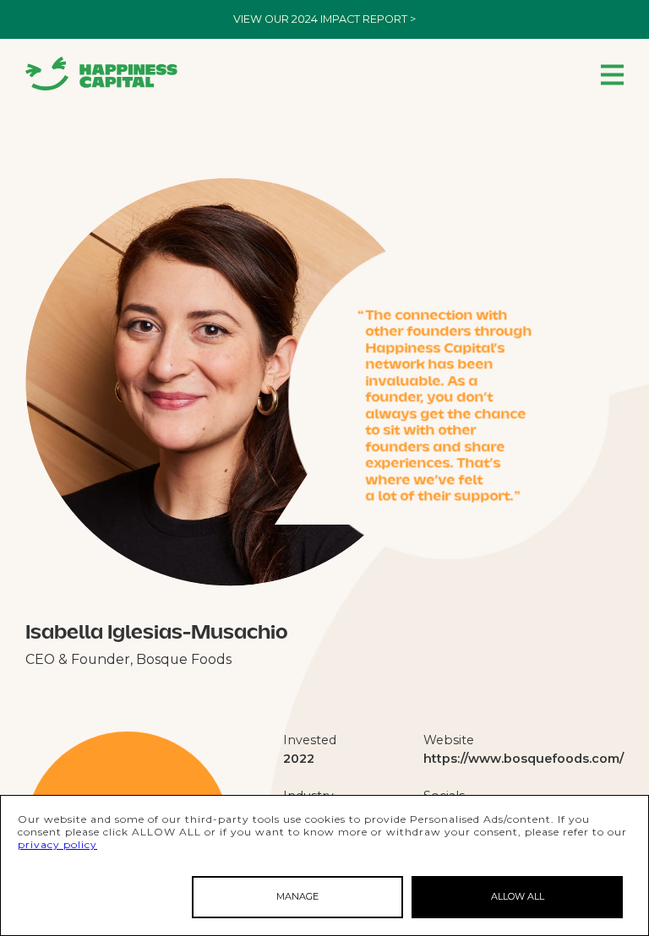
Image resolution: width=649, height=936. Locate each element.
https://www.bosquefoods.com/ (523, 758)
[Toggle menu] (612, 74)
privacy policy (57, 844)
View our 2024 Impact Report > (324, 19)
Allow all (517, 896)
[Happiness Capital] (101, 73)
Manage (297, 896)
